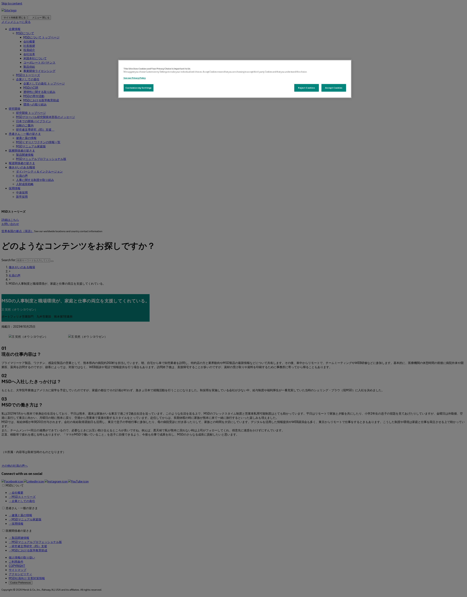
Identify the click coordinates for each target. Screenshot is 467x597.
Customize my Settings (139, 87)
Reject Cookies (306, 87)
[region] (235, 79)
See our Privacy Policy (134, 78)
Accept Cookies (333, 87)
